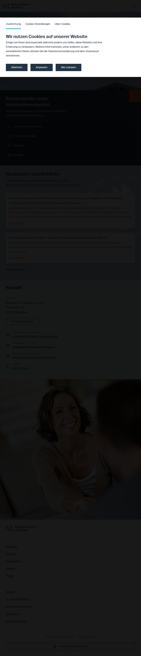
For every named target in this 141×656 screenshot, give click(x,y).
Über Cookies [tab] (62, 24)
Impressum (92, 51)
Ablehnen (16, 67)
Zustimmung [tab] (13, 24)
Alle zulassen (68, 67)
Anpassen (41, 67)
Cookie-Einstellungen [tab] (37, 24)
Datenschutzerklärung (61, 51)
